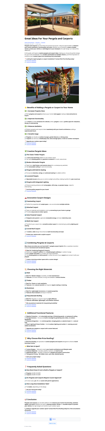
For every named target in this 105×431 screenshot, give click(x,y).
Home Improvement (29, 42)
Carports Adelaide (31, 62)
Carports (43, 42)
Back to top (52, 423)
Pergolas (38, 42)
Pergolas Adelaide (31, 60)
